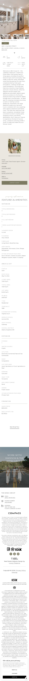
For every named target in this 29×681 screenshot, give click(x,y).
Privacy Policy (21, 570)
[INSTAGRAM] (11, 554)
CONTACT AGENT (14, 182)
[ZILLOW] (14, 554)
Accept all (14, 677)
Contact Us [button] (14, 479)
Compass (24, 518)
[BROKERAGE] (18, 554)
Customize (14, 673)
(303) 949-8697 (6, 168)
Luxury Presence (14, 563)
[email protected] (15, 584)
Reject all (14, 669)
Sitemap (20, 545)
